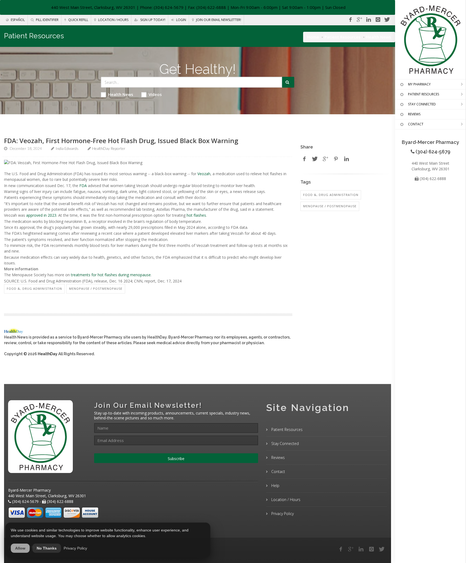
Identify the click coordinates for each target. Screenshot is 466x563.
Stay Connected (284, 443)
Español (17, 20)
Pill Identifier (47, 20)
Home (313, 37)
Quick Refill (77, 20)
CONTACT (415, 124)
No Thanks (47, 548)
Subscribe (176, 458)
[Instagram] (378, 20)
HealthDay (47, 354)
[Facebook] (350, 20)
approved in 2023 (41, 215)
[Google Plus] (351, 549)
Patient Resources (342, 37)
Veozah (203, 173)
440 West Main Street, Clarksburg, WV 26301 (93, 7)
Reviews (277, 457)
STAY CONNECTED (422, 104)
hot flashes (196, 215)
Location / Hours (112, 20)
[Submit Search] (288, 82)
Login (180, 20)
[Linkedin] (369, 20)
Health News (120, 94)
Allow (20, 548)
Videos (155, 94)
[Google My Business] (359, 20)
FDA (83, 185)
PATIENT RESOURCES (423, 94)
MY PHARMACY (419, 84)
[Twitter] (387, 20)
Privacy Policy (282, 513)
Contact (277, 471)
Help (274, 485)
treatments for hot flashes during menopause (111, 274)
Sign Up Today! (152, 20)
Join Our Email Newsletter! (218, 20)
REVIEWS (414, 114)
